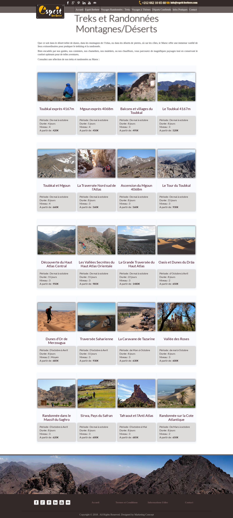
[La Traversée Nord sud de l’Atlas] (97, 163)
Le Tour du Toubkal (176, 186)
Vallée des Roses (176, 339)
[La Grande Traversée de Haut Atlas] (136, 240)
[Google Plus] (73, 2)
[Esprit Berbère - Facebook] (36, 502)
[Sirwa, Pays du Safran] (97, 393)
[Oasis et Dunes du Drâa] (176, 240)
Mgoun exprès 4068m (96, 109)
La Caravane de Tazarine (136, 339)
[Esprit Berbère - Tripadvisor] (68, 502)
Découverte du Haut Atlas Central (56, 264)
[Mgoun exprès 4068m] (97, 87)
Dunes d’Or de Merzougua (57, 341)
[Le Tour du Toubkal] (176, 163)
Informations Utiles (158, 502)
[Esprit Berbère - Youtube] (62, 502)
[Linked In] (84, 2)
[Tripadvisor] (94, 2)
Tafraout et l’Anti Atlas (136, 416)
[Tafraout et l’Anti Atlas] (136, 393)
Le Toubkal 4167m (176, 109)
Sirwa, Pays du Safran (97, 416)
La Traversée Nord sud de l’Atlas (96, 187)
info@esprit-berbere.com (184, 2)
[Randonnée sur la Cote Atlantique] (176, 393)
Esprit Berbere (92, 9)
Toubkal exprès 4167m (56, 109)
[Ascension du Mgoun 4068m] (136, 163)
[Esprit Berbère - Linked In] (55, 502)
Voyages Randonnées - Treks (115, 9)
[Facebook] (67, 2)
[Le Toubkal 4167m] (176, 87)
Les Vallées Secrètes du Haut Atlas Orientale (96, 264)
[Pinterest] (78, 2)
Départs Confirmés (161, 9)
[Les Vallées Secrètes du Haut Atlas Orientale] (97, 240)
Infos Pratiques (180, 9)
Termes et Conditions (127, 502)
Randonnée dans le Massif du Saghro (56, 417)
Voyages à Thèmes (141, 9)
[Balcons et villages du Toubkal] (136, 87)
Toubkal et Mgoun (56, 186)
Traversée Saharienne (96, 339)
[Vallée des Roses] (176, 317)
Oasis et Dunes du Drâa (176, 262)
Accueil (79, 9)
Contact (193, 9)
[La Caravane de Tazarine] (136, 317)
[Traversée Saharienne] (97, 317)
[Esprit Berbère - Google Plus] (42, 502)
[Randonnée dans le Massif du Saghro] (57, 393)
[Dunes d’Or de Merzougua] (57, 317)
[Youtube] (89, 2)
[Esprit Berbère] (50, 8)
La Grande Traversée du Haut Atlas (137, 264)
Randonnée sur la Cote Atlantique (176, 417)
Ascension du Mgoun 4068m (136, 187)
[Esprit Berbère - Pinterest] (49, 502)
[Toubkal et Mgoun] (57, 163)
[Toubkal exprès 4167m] (57, 87)
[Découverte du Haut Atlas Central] (57, 240)
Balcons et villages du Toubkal (136, 111)
